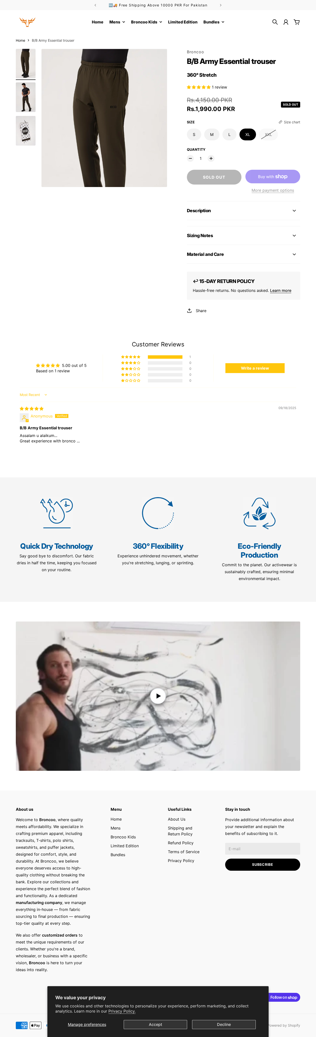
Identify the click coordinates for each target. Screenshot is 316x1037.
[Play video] (158, 696)
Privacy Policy (181, 860)
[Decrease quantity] (190, 158)
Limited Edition (125, 845)
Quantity (196, 149)
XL (247, 134)
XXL (268, 134)
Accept (155, 1024)
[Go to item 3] (26, 131)
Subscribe (262, 864)
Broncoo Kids (123, 836)
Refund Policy (181, 842)
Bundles (118, 854)
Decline (224, 1024)
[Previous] (95, 5)
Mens (115, 828)
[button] (199, 87)
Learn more (280, 290)
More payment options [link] (273, 190)
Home (20, 40)
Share (201, 310)
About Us (176, 819)
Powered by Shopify (283, 1025)
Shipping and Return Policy (180, 831)
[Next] (220, 5)
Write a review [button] (255, 368)
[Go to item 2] (26, 97)
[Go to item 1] (26, 63)
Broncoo (195, 51)
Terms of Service (183, 851)
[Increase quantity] (211, 158)
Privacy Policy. (122, 1011)
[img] (31, 408)
